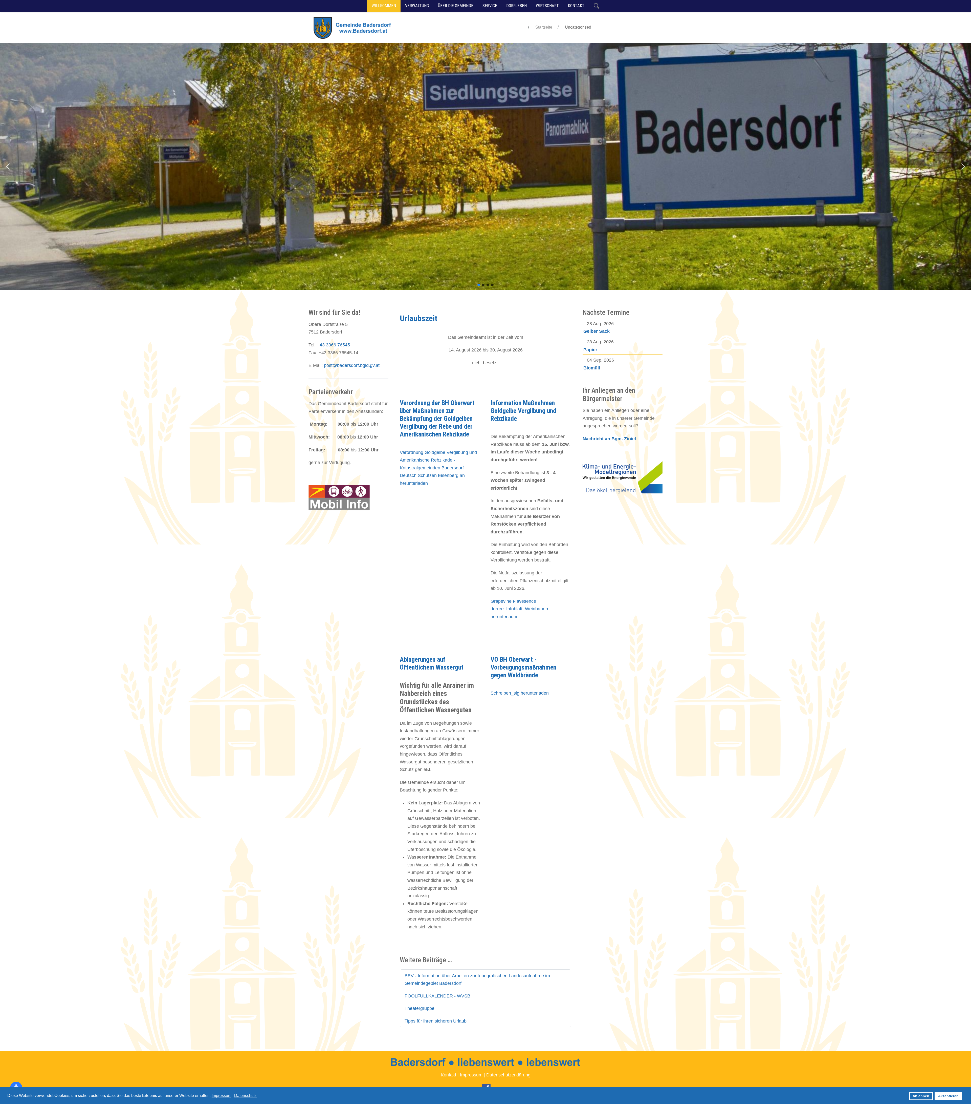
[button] (8, 166)
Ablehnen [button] (921, 1096)
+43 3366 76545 (333, 344)
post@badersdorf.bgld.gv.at (352, 365)
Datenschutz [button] (245, 1095)
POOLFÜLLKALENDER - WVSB (437, 995)
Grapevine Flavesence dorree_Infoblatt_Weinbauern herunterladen (520, 609)
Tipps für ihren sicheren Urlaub (436, 1021)
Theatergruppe (419, 1008)
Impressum (471, 1074)
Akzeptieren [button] (948, 1096)
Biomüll (591, 367)
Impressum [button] (221, 1095)
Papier (590, 349)
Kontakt (448, 1074)
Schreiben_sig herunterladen (520, 693)
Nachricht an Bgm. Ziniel (609, 438)
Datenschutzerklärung (508, 1074)
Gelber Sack (596, 331)
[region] (485, 166)
